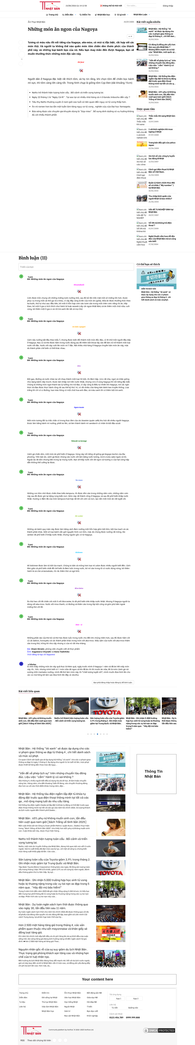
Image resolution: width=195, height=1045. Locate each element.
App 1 (118, 998)
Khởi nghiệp (92, 1015)
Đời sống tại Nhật (49, 997)
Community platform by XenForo (71, 1029)
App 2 (135, 998)
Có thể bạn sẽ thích (148, 264)
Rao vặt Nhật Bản (72, 1015)
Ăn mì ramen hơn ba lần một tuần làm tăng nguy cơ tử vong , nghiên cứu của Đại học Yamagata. (81, 106)
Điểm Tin (86, 14)
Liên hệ (22, 1006)
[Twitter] (60, 1040)
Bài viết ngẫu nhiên (148, 21)
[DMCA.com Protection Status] (159, 1030)
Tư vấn (114, 1007)
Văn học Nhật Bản (72, 997)
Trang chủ (53, 14)
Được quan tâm (146, 109)
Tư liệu (22, 1001)
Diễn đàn (69, 14)
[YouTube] (65, 1040)
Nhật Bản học (104, 14)
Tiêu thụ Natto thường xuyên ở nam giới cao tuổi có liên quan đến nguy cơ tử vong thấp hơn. (79, 101)
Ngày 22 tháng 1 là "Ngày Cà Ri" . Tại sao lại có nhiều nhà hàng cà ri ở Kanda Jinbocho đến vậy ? (81, 96)
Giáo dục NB (92, 997)
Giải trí (67, 1011)
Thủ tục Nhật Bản (49, 1001)
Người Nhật (69, 1006)
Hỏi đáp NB (92, 1001)
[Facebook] (54, 1040)
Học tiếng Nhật (71, 1001)
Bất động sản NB (94, 992)
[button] (75, 14)
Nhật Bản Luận (140, 14)
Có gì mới (121, 14)
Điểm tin (45, 992)
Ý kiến (89, 1006)
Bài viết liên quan (29, 691)
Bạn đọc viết (92, 1011)
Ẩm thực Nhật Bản (72, 992)
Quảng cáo (133, 1007)
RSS (23, 1040)
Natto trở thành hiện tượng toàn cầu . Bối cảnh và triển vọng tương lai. (68, 92)
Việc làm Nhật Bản (50, 1006)
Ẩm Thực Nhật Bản (36, 21)
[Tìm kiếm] (158, 5)
